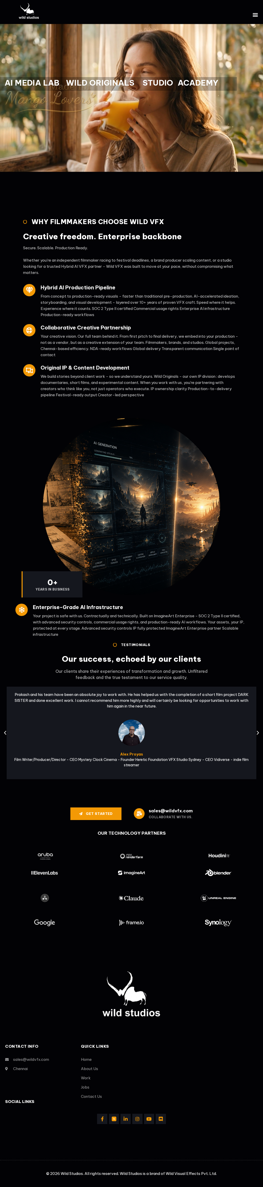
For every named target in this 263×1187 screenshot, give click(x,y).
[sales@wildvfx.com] (139, 813)
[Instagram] (137, 1119)
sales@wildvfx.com (171, 811)
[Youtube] (149, 1119)
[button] (255, 14)
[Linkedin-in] (125, 1119)
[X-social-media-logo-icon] (114, 1119)
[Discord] (161, 1119)
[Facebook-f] (102, 1119)
